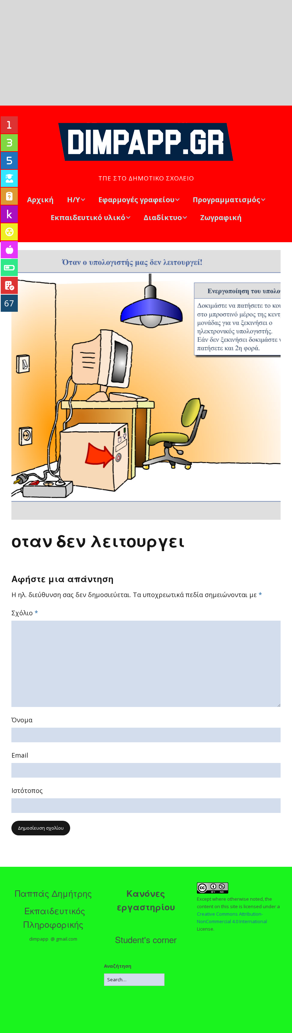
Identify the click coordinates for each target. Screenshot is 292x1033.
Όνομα (21, 720)
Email (19, 755)
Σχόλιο (24, 613)
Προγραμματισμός (226, 199)
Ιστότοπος (27, 790)
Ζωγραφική (221, 217)
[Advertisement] (146, 53)
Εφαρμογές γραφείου (136, 199)
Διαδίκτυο (163, 217)
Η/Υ (73, 199)
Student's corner (146, 939)
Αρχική (40, 199)
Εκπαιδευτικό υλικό (88, 217)
